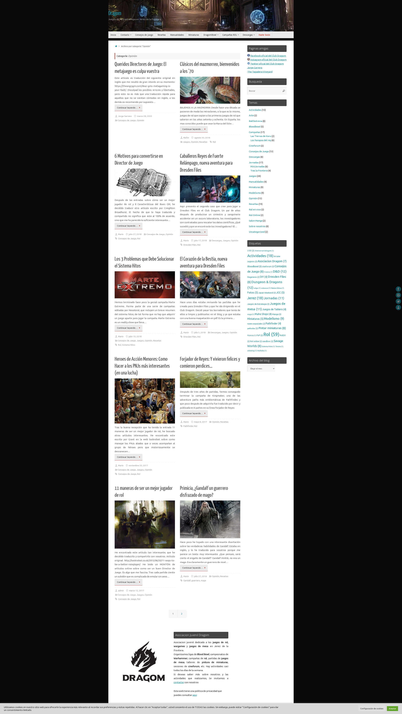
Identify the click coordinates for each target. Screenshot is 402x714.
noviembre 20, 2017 (138, 465)
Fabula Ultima (277, 288)
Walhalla (262, 351)
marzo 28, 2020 (144, 116)
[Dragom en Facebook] (398, 289)
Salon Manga (255, 220)
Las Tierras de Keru (260, 136)
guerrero (195, 580)
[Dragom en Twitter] (398, 301)
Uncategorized (257, 231)
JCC (280, 292)
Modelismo (255, 192)
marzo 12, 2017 (136, 590)
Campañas (254, 132)
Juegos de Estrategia (258, 304)
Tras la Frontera (259, 170)
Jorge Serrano (125, 116)
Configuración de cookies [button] (371, 708)
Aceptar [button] (392, 708)
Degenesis (253, 277)
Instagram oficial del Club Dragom (268, 59)
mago (203, 580)
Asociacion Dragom (272, 261)
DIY (263, 276)
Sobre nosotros (257, 226)
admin (121, 590)
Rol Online (254, 215)
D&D (280, 271)
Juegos (186, 142)
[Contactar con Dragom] (398, 307)
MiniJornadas (257, 166)
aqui (195, 695)
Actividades (255, 110)
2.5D (250, 250)
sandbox (267, 341)
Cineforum (255, 145)
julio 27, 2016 (200, 576)
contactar (179, 682)
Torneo (279, 346)
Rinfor (186, 137)
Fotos (252, 292)
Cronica (268, 272)
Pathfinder (188, 426)
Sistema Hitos (128, 345)
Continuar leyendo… (127, 107)
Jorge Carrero (254, 67)
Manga (276, 314)
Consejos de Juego (127, 120)
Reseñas (203, 142)
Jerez (255, 298)
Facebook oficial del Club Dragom (268, 55)
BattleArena (255, 121)
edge (257, 288)
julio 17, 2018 (200, 240)
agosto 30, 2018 (202, 137)
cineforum (268, 266)
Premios (251, 335)
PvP (260, 335)
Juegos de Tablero (274, 309)
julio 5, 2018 (200, 332)
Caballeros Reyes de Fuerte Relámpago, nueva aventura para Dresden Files (206, 163)
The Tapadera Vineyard (259, 71)
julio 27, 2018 (135, 234)
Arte (251, 115)
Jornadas (254, 162)
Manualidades (256, 181)
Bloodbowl (255, 126)
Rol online (256, 341)
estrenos (266, 288)
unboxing (252, 351)
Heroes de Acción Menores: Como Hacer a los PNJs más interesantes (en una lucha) (142, 366)
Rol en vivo (255, 209)
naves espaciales (256, 324)
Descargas (217, 240)
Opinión (140, 120)
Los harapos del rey (260, 140)
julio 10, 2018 (135, 336)
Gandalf (186, 580)
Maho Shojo (263, 314)
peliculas (252, 328)
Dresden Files (189, 244)
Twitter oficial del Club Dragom (267, 63)
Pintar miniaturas (272, 328)
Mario (120, 234)
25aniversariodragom (264, 251)
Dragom (114, 13)
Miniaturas (254, 187)
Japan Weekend (267, 293)
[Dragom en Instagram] (398, 295)
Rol (214, 142)
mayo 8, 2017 (200, 422)
